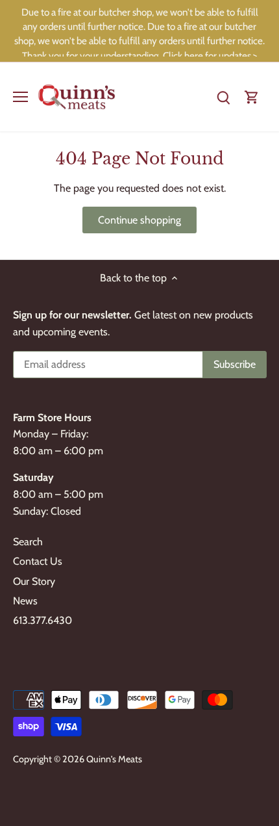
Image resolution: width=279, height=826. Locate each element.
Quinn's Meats (114, 759)
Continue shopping (139, 220)
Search (28, 542)
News (25, 601)
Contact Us (37, 561)
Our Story (34, 581)
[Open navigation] (20, 97)
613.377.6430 (42, 620)
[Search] (223, 96)
